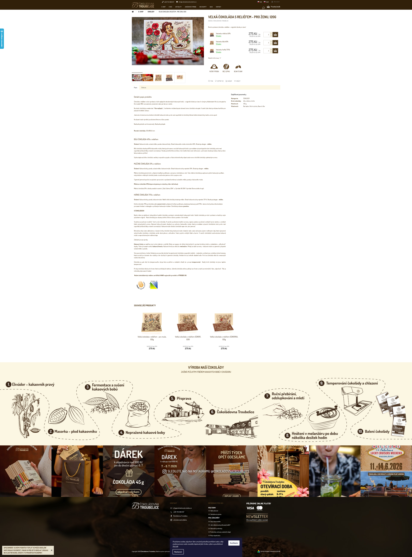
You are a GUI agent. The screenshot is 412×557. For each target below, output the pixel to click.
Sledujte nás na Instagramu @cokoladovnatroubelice (208, 471)
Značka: (218, 21)
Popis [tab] (135, 87)
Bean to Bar (261, 106)
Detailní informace (213, 58)
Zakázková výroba (215, 514)
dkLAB (278, 551)
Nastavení (178, 552)
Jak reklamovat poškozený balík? (220, 525)
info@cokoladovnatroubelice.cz (182, 508)
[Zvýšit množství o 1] (271, 33)
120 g (244, 104)
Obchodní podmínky (216, 528)
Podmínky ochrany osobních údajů (220, 532)
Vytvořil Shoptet (265, 551)
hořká (253, 101)
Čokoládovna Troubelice (180, 516)
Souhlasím (234, 543)
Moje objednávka (215, 535)
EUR (267, 2)
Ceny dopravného (215, 521)
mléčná (248, 101)
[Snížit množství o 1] (271, 36)
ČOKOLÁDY (246, 98)
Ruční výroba (253, 106)
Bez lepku (246, 106)
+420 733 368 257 (178, 512)
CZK (261, 2)
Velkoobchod (214, 511)
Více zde (175, 546)
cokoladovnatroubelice (180, 520)
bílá (244, 101)
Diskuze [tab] (143, 87)
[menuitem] (163, 7)
